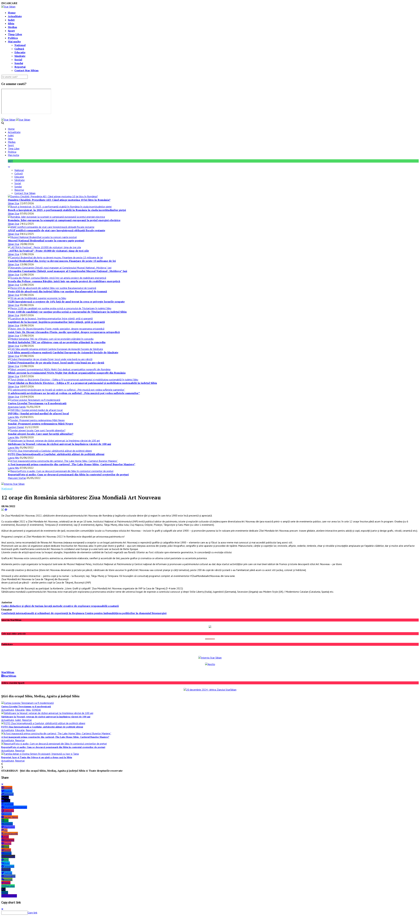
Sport (11, 30)
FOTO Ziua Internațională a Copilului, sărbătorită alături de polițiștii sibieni (56, 454)
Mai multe (14, 41)
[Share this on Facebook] (2, 597)
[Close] (2, 784)
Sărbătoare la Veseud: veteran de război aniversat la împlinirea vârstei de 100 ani (59, 444)
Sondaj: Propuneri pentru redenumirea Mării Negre (40, 423)
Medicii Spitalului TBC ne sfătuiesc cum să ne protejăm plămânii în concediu (56, 342)
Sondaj (18, 63)
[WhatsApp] (8, 597)
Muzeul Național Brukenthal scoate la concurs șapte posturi (46, 240)
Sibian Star (13, 203)
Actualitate (15, 16)
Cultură (19, 49)
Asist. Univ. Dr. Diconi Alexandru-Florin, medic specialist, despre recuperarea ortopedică (64, 332)
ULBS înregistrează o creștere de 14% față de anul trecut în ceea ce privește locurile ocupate (66, 301)
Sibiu (11, 23)
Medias (12, 27)
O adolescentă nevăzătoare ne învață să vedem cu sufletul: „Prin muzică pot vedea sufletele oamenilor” (74, 393)
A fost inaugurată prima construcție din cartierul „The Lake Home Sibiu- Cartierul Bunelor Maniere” (71, 464)
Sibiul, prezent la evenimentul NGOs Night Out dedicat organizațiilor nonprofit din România (67, 373)
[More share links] (17, 597)
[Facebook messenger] (5, 597)
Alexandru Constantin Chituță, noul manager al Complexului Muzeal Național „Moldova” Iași (67, 271)
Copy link (32, 912)
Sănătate (19, 56)
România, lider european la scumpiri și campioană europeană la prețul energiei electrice (64, 220)
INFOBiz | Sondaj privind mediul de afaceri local (38, 413)
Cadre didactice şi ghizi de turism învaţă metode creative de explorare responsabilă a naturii (60, 606)
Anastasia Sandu (17, 406)
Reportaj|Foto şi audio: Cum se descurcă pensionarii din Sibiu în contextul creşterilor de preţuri (68, 474)
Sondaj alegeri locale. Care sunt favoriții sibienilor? (40, 434)
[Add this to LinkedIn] (14, 597)
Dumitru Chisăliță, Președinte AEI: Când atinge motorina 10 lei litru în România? (59, 200)
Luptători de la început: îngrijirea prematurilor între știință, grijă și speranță (56, 322)
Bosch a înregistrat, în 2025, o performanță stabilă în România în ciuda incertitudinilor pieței (67, 210)
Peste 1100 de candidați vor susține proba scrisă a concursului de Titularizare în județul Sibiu (67, 312)
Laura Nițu (13, 417)
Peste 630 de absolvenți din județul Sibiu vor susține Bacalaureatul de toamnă (57, 291)
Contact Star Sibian (26, 70)
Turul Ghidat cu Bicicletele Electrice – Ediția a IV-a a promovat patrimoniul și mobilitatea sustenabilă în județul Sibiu (82, 383)
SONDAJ (36, 709)
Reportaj (20, 67)
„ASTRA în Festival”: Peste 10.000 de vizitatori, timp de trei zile (48, 251)
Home (12, 12)
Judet (11, 20)
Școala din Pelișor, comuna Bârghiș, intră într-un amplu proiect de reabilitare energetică (64, 281)
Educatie (19, 52)
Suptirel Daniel (16, 427)
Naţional (20, 45)
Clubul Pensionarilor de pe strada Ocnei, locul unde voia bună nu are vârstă (56, 362)
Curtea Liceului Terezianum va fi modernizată (37, 403)
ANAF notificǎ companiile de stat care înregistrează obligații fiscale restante (56, 230)
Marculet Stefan (17, 478)
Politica (13, 38)
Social (18, 59)
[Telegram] (11, 597)
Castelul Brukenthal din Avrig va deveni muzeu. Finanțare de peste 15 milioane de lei (62, 261)
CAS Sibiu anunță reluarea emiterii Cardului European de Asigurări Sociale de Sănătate (63, 352)
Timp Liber (15, 34)
